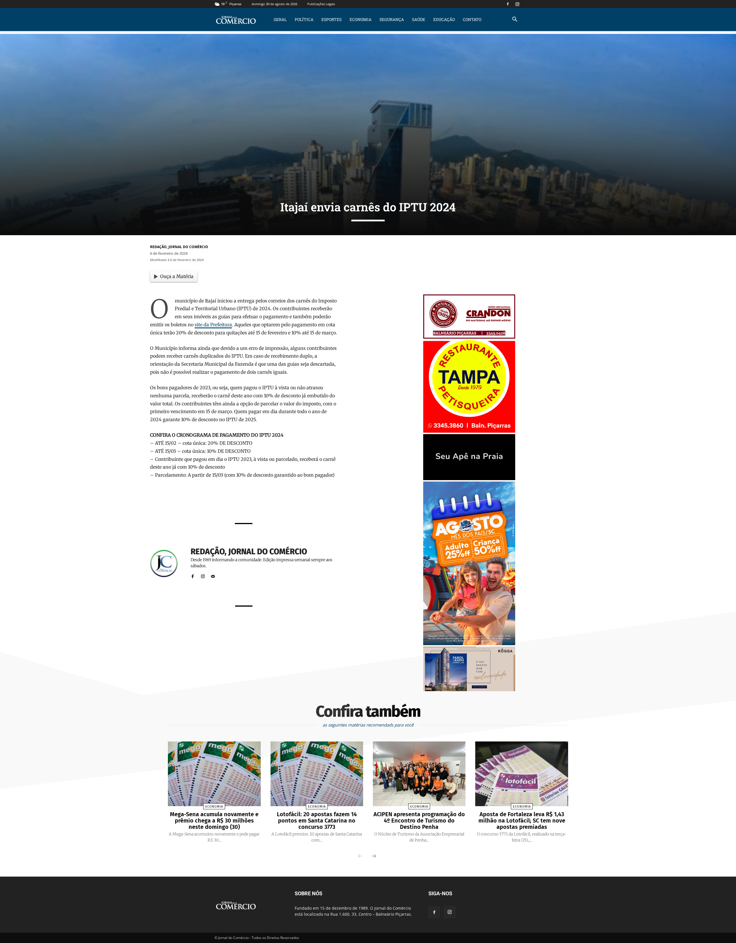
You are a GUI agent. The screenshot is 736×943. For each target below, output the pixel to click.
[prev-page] (360, 856)
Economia (360, 19)
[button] (515, 20)
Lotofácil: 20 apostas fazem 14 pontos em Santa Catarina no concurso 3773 (317, 820)
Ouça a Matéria (176, 276)
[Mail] (213, 575)
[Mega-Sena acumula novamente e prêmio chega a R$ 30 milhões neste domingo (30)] (214, 773)
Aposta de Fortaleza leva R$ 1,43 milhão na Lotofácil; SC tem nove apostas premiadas (521, 820)
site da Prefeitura (213, 324)
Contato (472, 19)
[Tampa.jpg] (469, 431)
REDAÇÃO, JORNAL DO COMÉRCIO (179, 246)
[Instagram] (517, 4)
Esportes (331, 19)
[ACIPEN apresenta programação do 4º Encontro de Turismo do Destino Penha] (419, 773)
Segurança (391, 19)
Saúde (418, 19)
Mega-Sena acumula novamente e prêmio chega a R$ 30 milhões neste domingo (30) (214, 820)
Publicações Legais (321, 4)
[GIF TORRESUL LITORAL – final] (469, 478)
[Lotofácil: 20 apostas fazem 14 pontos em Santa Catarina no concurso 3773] (317, 773)
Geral (280, 19)
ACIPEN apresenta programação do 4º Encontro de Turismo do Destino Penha (419, 820)
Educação (444, 19)
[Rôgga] (469, 689)
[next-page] (373, 856)
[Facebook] (507, 4)
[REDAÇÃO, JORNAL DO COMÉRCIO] (167, 563)
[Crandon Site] (469, 337)
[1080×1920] (469, 643)
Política (304, 19)
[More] (316, 503)
